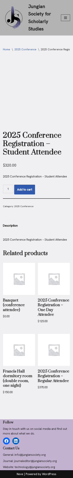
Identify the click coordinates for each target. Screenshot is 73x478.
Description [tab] (10, 226)
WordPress (49, 474)
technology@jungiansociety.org (35, 467)
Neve (20, 474)
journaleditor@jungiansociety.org (35, 461)
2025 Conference (25, 49)
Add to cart (24, 190)
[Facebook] (6, 440)
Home (6, 49)
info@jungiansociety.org (30, 455)
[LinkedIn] (15, 440)
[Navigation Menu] (65, 17)
